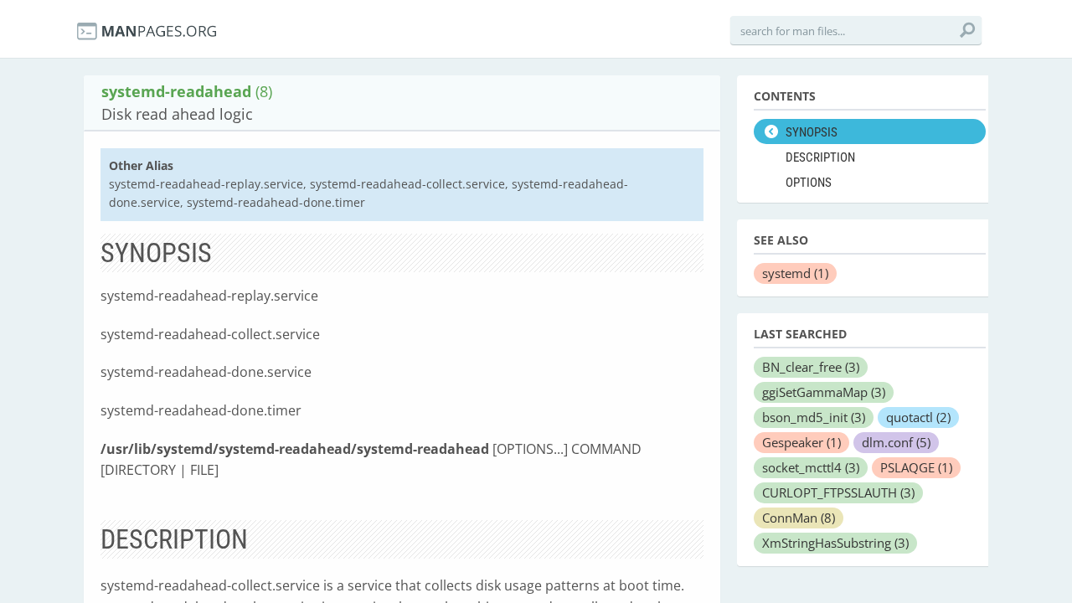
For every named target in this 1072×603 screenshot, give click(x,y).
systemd (795, 273)
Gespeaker (801, 442)
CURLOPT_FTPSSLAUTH (838, 492)
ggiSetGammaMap (823, 392)
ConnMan (798, 517)
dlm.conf (896, 442)
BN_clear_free (810, 366)
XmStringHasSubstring (835, 542)
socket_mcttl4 (810, 467)
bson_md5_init (813, 417)
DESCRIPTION (820, 157)
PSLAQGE (916, 467)
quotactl (918, 417)
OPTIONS (809, 182)
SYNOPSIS (812, 132)
